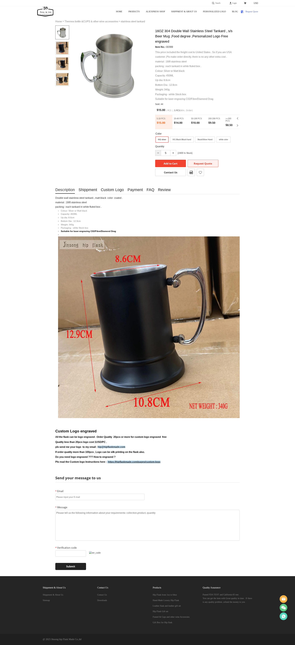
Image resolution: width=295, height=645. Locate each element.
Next (237, 125)
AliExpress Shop (155, 11)
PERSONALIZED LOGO (214, 11)
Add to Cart (170, 163)
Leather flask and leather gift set (167, 606)
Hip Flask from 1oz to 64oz (165, 595)
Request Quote (252, 11)
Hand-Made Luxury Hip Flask (166, 600)
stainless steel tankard (133, 21)
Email (59, 491)
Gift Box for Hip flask (162, 622)
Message (61, 507)
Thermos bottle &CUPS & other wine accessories (91, 21)
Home (119, 11)
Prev (237, 118)
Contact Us (170, 172)
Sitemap (46, 600)
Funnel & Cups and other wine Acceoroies (171, 617)
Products (134, 11)
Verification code (66, 547)
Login (234, 3)
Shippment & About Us (184, 11)
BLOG (235, 11)
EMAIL (283, 599)
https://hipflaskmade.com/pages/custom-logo (134, 462)
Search (217, 3)
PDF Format (191, 172)
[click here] (107, 462)
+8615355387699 (283, 616)
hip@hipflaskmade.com (111, 447)
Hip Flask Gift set (160, 611)
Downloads (102, 600)
